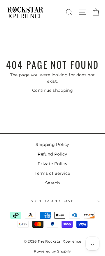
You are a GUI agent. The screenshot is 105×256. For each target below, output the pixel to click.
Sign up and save (52, 201)
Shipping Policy (52, 144)
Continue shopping (52, 90)
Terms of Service (52, 173)
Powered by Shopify (52, 251)
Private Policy (52, 163)
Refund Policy (52, 154)
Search (52, 183)
